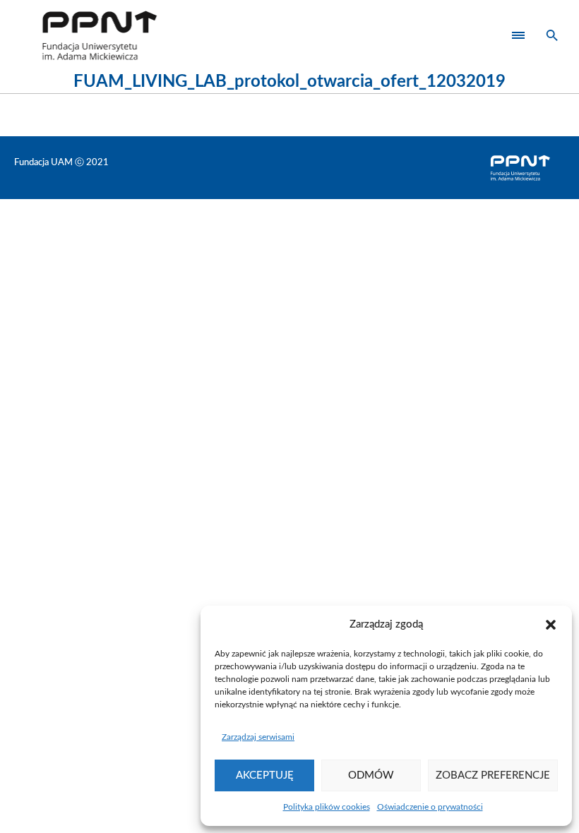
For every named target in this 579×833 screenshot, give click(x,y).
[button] (551, 625)
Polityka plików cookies (326, 807)
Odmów (371, 775)
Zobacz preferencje (493, 775)
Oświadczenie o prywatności (430, 807)
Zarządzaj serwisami (258, 737)
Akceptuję (265, 775)
